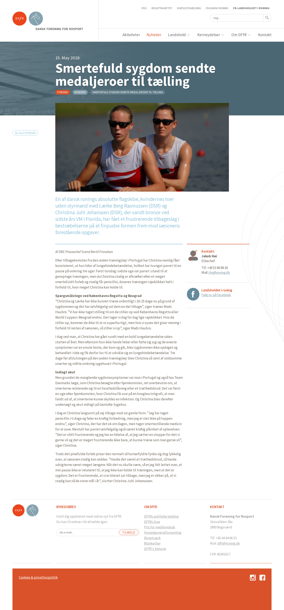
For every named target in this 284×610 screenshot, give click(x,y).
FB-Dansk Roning (217, 8)
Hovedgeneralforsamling (163, 532)
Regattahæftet (162, 8)
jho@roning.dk (219, 272)
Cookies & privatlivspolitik (38, 577)
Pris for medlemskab (159, 527)
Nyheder (154, 34)
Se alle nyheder (25, 133)
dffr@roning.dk (228, 543)
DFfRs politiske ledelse (161, 516)
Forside (62, 92)
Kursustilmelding (189, 8)
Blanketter (152, 543)
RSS (144, 8)
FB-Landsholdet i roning (251, 8)
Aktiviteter (131, 34)
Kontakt (265, 34)
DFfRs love (152, 522)
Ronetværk (152, 538)
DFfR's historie (155, 548)
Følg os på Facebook (216, 295)
